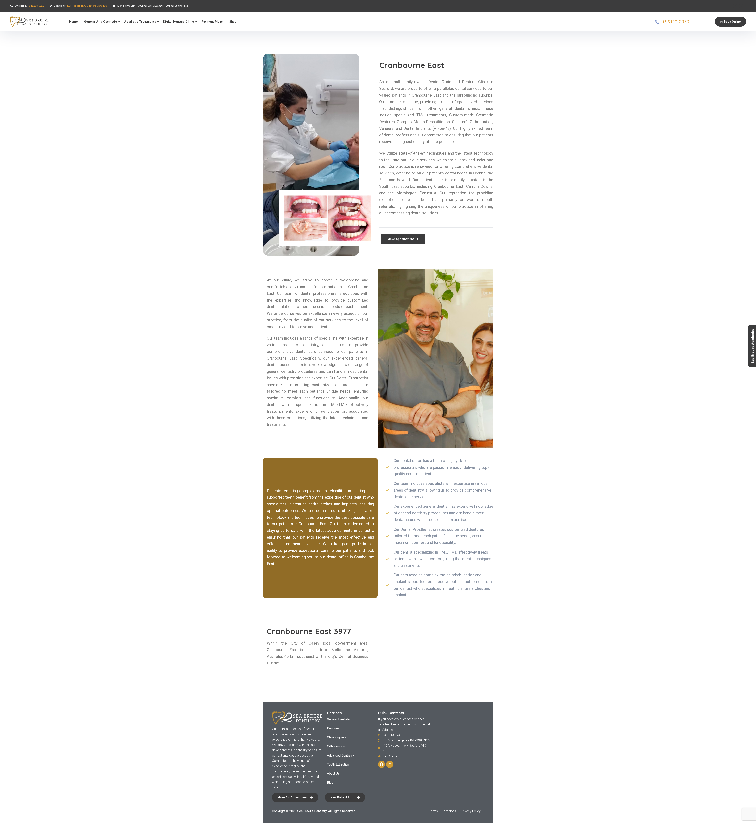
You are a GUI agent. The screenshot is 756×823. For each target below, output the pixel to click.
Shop (233, 21)
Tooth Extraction (338, 764)
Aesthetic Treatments (140, 21)
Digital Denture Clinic (178, 21)
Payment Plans (212, 21)
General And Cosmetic (100, 21)
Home (73, 21)
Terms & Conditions (443, 811)
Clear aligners (336, 737)
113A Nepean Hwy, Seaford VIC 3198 (86, 5)
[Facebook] (735, 6)
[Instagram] (741, 6)
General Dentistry (339, 719)
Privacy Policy (471, 811)
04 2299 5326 (36, 5)
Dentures (333, 728)
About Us (333, 773)
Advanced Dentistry (340, 755)
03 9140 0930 (675, 22)
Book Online (732, 21)
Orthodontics (336, 746)
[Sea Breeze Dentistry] (29, 21)
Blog (330, 782)
